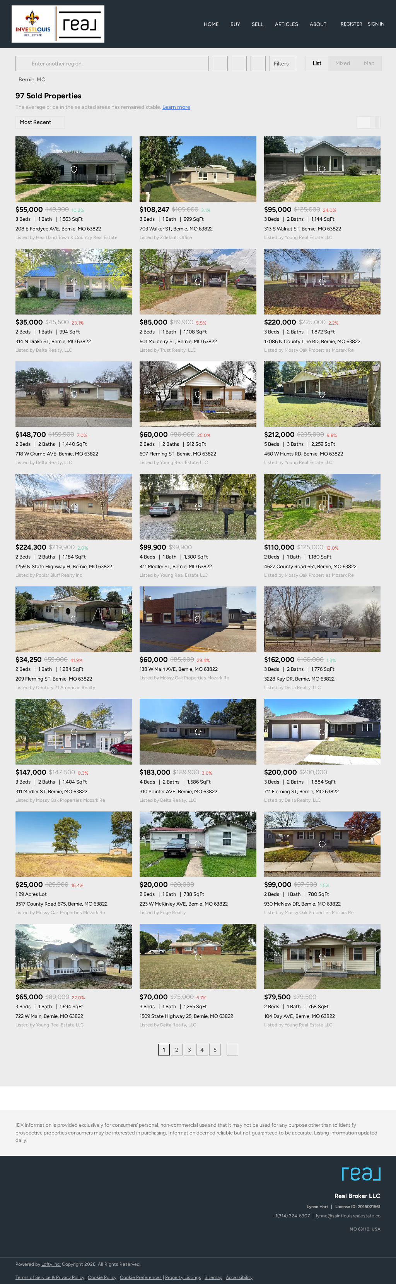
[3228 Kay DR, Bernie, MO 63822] (322, 619)
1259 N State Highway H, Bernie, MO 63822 (63, 566)
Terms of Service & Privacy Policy (49, 1277)
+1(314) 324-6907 (291, 1216)
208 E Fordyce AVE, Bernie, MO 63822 (58, 229)
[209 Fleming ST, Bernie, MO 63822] (73, 619)
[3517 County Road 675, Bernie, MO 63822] (73, 844)
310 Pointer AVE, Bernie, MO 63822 (178, 791)
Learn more (176, 107)
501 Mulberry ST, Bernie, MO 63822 (178, 341)
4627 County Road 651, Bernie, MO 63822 (310, 566)
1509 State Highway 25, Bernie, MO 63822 (186, 1016)
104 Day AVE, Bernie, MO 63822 (299, 1016)
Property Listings (183, 1277)
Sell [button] (257, 24)
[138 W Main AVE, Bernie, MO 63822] (198, 619)
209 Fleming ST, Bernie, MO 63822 (53, 679)
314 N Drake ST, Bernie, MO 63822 (53, 341)
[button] (25, 63)
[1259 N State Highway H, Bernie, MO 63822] (73, 506)
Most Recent (35, 122)
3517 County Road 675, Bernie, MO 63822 (61, 904)
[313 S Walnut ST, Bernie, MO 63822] (322, 169)
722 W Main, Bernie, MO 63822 (49, 1016)
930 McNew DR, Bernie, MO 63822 (302, 904)
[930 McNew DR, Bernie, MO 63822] (322, 844)
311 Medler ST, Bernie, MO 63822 (51, 791)
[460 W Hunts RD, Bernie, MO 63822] (322, 394)
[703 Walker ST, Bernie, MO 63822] (198, 169)
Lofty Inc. (51, 1264)
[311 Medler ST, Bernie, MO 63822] (73, 731)
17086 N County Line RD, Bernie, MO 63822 (312, 341)
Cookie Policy (102, 1277)
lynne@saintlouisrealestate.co (348, 1216)
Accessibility (239, 1277)
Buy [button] (235, 24)
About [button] (318, 24)
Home (211, 24)
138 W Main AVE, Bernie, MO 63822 (179, 669)
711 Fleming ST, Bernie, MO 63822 (301, 791)
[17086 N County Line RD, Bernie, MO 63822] (322, 281)
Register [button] (351, 24)
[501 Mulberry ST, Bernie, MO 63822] (198, 281)
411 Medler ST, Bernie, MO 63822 (176, 566)
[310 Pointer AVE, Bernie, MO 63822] (198, 731)
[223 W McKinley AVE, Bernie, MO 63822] (198, 844)
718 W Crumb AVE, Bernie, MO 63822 (56, 454)
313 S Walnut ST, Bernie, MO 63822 (302, 229)
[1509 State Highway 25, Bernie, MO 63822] (198, 956)
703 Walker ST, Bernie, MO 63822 (176, 229)
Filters (281, 63)
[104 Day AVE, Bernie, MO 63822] (322, 956)
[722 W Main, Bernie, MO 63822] (73, 956)
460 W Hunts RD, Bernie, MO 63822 (303, 454)
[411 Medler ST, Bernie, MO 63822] (198, 506)
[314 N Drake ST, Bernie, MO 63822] (73, 281)
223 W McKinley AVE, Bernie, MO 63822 (184, 904)
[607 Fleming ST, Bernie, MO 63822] (198, 394)
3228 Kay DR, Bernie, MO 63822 (299, 679)
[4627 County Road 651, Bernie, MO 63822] (322, 506)
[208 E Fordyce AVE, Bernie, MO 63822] (73, 169)
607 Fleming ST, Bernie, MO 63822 (178, 454)
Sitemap (213, 1277)
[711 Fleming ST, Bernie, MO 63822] (322, 731)
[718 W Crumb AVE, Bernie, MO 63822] (73, 394)
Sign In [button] (376, 24)
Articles (286, 24)
